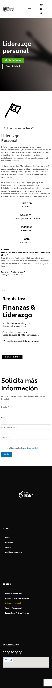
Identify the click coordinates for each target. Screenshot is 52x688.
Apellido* (5, 417)
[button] (29, 9)
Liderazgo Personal (13, 603)
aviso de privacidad (30, 448)
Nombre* (5, 407)
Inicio (7, 538)
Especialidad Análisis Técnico (17, 613)
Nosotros (9, 543)
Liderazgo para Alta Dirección (17, 598)
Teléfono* (5, 438)
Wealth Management (13, 608)
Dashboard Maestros (13, 552)
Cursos (8, 547)
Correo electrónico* (9, 427)
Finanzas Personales (13, 593)
